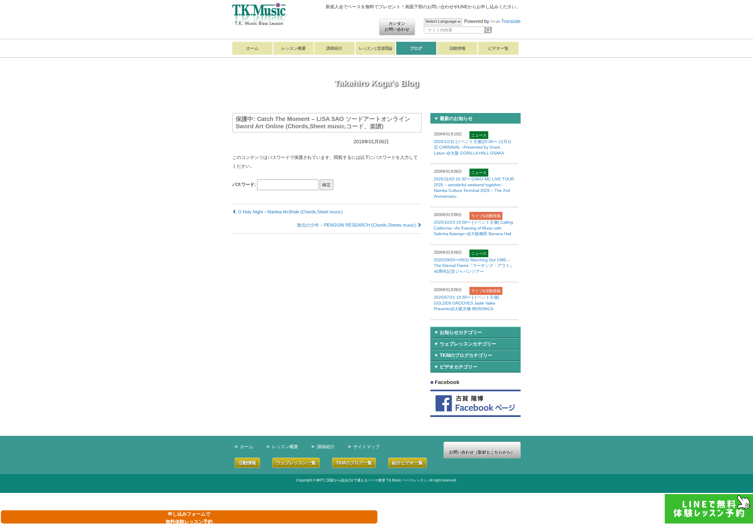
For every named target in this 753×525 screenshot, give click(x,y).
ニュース (479, 135)
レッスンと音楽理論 (375, 48)
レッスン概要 (293, 48)
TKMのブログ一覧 (354, 462)
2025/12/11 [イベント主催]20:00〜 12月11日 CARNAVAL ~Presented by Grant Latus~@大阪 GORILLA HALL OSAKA (473, 147)
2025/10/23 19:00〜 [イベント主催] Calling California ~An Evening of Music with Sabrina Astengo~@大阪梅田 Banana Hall (473, 228)
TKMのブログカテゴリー (466, 355)
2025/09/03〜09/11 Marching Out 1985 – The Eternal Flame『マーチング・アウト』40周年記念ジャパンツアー (474, 265)
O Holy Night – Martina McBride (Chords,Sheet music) (290, 211)
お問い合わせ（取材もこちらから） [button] (482, 452)
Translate (511, 21)
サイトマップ (366, 446)
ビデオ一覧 (498, 48)
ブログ (416, 48)
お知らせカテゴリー (461, 332)
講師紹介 (334, 48)
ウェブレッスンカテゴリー (468, 343)
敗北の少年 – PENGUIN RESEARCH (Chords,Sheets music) (357, 224)
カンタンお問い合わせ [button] (397, 26)
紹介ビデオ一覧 (407, 462)
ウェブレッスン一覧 (296, 462)
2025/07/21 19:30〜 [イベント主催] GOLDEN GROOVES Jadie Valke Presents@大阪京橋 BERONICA (466, 303)
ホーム (252, 48)
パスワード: (244, 184)
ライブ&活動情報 (486, 216)
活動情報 (457, 48)
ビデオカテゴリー (458, 366)
